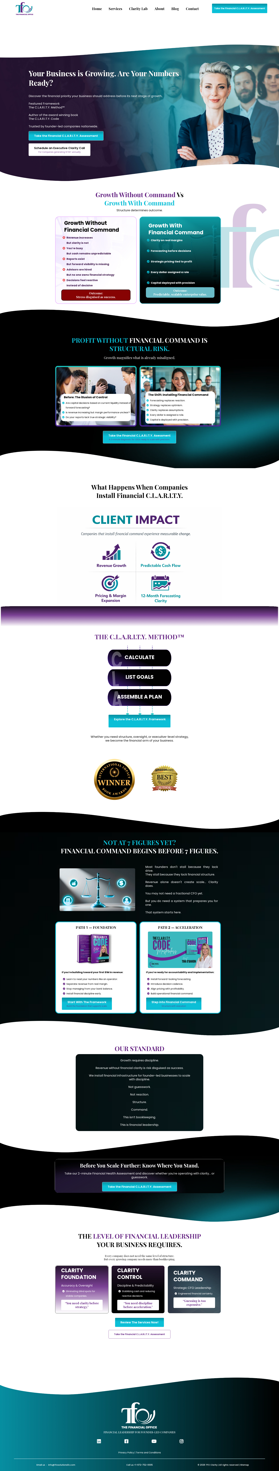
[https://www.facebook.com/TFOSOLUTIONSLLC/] (125, 1441)
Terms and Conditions (148, 1452)
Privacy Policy (126, 1452)
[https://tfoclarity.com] (139, 1415)
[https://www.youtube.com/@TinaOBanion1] (153, 1441)
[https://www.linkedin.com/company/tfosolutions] (98, 1441)
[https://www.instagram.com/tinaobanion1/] (180, 1441)
